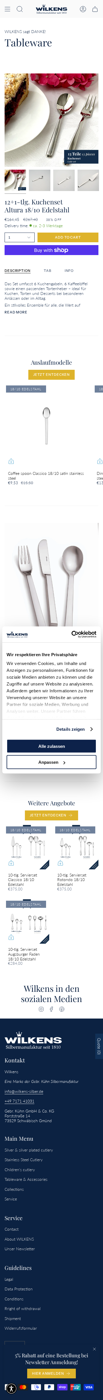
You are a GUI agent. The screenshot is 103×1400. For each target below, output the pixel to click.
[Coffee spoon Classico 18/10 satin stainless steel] (47, 426)
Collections (14, 1189)
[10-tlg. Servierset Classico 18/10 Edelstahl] (27, 847)
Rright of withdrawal (23, 1308)
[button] (19, 9)
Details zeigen (70, 729)
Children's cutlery (20, 1169)
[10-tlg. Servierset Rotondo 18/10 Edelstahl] (76, 847)
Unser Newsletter (20, 1248)
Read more (16, 312)
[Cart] (95, 9)
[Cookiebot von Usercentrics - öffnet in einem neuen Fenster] (72, 634)
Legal (9, 1279)
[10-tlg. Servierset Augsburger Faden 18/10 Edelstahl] (27, 921)
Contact (12, 1229)
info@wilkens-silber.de (24, 1091)
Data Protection (19, 1288)
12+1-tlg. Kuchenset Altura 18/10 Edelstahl (37, 205)
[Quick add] (11, 461)
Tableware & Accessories (26, 1179)
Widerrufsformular (21, 1328)
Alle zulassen (51, 746)
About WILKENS (19, 1239)
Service (11, 1198)
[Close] (94, 1349)
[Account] (83, 9)
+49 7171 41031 (19, 1101)
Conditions (14, 1298)
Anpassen (48, 762)
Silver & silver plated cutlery (29, 1149)
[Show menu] (7, 9)
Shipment (13, 1318)
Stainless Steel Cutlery (24, 1159)
